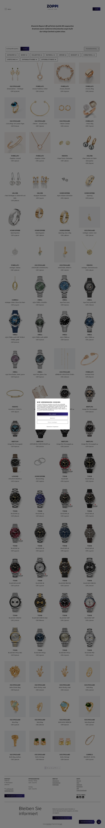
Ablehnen (52, 418)
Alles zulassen (52, 414)
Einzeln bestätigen (52, 422)
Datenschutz (49, 426)
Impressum (55, 426)
